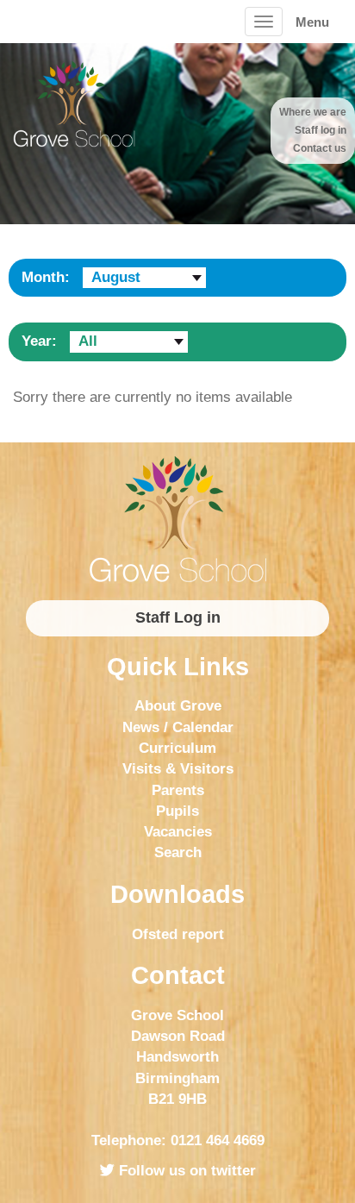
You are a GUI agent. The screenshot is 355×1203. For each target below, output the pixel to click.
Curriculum (177, 748)
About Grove (177, 706)
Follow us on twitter (185, 1170)
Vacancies (178, 832)
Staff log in (320, 130)
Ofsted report (178, 934)
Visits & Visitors (178, 769)
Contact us (319, 148)
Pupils (177, 811)
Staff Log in (178, 617)
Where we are (312, 112)
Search (178, 852)
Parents (178, 790)
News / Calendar (178, 727)
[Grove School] (177, 519)
